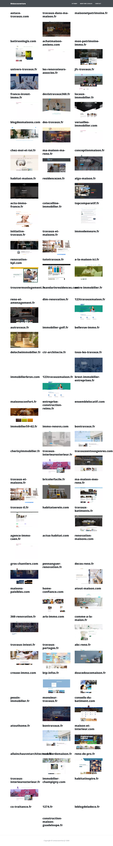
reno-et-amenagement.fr (22, 300)
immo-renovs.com (56, 426)
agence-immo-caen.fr (20, 537)
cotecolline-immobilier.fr (52, 204)
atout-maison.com (88, 588)
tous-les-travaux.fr (88, 352)
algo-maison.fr (85, 178)
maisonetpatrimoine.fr (91, 13)
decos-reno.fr (84, 563)
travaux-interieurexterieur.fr (57, 452)
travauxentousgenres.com (94, 451)
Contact (98, 3)
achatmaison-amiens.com (52, 42)
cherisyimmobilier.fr (25, 451)
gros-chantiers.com (24, 563)
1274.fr (48, 807)
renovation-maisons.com (84, 537)
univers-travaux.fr (23, 69)
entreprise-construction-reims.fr (52, 405)
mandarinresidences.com (61, 287)
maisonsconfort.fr (23, 401)
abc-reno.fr (83, 644)
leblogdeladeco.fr (87, 807)
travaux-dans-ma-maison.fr (55, 14)
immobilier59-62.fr (23, 426)
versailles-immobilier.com (86, 123)
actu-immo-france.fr (18, 204)
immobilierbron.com (25, 377)
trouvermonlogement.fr (27, 287)
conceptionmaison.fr (89, 150)
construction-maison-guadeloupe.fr (53, 821)
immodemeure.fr (87, 231)
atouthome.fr (20, 725)
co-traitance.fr (20, 807)
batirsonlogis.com (23, 41)
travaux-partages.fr (51, 646)
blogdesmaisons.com (25, 122)
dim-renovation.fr (55, 299)
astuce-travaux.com (19, 14)
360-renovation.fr (23, 616)
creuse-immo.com (23, 673)
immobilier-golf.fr (55, 327)
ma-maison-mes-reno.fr (87, 480)
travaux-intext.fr (22, 644)
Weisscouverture (18, 3)
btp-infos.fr (51, 673)
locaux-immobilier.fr (84, 95)
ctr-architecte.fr (54, 352)
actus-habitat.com (56, 535)
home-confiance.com (53, 590)
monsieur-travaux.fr (50, 699)
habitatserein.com (56, 507)
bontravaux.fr (85, 426)
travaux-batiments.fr (84, 509)
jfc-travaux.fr (84, 69)
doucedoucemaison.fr (90, 673)
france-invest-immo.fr (20, 95)
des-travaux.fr (53, 122)
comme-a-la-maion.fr (84, 618)
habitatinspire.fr (87, 778)
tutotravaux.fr (53, 259)
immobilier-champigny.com (54, 780)
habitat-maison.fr (23, 178)
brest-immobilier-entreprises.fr (87, 378)
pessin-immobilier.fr (19, 699)
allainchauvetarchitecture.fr (31, 754)
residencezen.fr (54, 178)
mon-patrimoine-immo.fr (87, 42)
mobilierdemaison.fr (57, 754)
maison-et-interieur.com (84, 727)
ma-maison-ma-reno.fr (54, 151)
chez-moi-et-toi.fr (23, 150)
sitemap (74, 3)
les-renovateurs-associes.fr (54, 70)
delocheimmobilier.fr (25, 352)
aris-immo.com (53, 616)
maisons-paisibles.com (20, 590)
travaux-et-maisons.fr (51, 232)
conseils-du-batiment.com (85, 699)
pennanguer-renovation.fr (52, 565)
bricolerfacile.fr (54, 479)
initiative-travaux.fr (17, 232)
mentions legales (86, 3)
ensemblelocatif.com (90, 401)
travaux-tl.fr (19, 507)
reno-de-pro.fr (85, 754)
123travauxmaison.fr (90, 299)
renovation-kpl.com (18, 261)
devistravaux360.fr (56, 94)
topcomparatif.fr (87, 203)
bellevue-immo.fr (87, 327)
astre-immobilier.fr (88, 287)
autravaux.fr (19, 327)
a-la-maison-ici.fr (87, 259)
